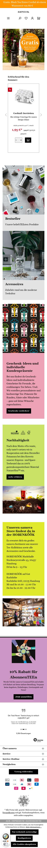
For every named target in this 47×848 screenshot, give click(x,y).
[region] (23, 49)
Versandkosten (8, 813)
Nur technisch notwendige (24, 832)
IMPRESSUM (18, 821)
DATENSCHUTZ (33, 821)
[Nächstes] (41, 115)
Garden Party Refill (23, 113)
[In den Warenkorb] (28, 139)
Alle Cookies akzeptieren (24, 844)
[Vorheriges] (6, 115)
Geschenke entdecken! (18, 411)
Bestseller (12, 219)
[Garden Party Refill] (23, 95)
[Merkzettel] (26, 18)
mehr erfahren (15, 477)
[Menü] (8, 18)
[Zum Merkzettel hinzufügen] (32, 100)
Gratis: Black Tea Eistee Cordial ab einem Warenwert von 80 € (24, 4)
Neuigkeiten (9, 764)
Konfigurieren (24, 838)
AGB (8, 821)
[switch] (5, 844)
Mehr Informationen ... (34, 827)
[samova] (23, 12)
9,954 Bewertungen (23, 733)
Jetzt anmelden (23, 697)
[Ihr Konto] (32, 18)
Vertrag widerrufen (23, 772)
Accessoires (14, 284)
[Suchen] (20, 18)
